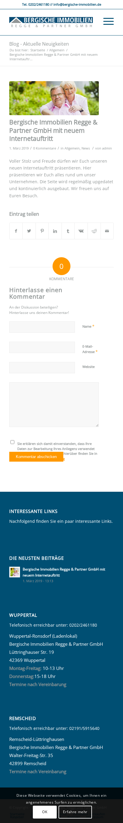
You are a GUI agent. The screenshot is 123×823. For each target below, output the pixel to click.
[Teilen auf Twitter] (29, 231)
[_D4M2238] (54, 98)
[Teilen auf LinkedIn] (55, 231)
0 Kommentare (44, 148)
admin (107, 148)
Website (88, 366)
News (86, 148)
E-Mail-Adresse (90, 349)
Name (88, 326)
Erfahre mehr (75, 811)
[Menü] (105, 21)
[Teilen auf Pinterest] (42, 231)
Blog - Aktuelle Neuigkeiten (39, 44)
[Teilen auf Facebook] (16, 231)
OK (44, 811)
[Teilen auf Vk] (81, 231)
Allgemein (72, 148)
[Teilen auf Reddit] (94, 231)
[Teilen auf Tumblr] (68, 231)
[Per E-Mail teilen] (107, 231)
